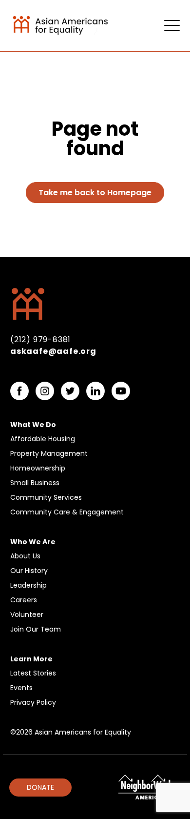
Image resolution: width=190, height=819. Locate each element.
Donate (40, 787)
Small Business (34, 483)
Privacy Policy (33, 702)
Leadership (28, 585)
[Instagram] (45, 391)
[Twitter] (70, 391)
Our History (29, 570)
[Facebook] (19, 391)
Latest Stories (33, 673)
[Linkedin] (95, 391)
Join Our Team (35, 629)
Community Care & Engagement (67, 512)
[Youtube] (121, 391)
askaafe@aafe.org (53, 351)
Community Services (46, 497)
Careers (23, 600)
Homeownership (37, 468)
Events (21, 688)
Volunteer (26, 614)
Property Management (49, 453)
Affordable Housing (42, 439)
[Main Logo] (73, 24)
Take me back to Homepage (95, 192)
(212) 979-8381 (40, 339)
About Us (25, 556)
